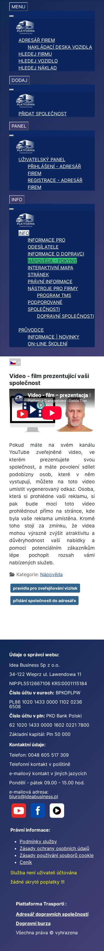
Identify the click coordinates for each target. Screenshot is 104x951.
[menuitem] (36, 40)
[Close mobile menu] (11, 16)
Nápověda (51, 574)
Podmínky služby (38, 841)
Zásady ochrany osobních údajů (54, 848)
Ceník (26, 862)
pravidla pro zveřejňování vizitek (45, 588)
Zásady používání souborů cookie (57, 855)
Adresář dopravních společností (52, 914)
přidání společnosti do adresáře (44, 600)
